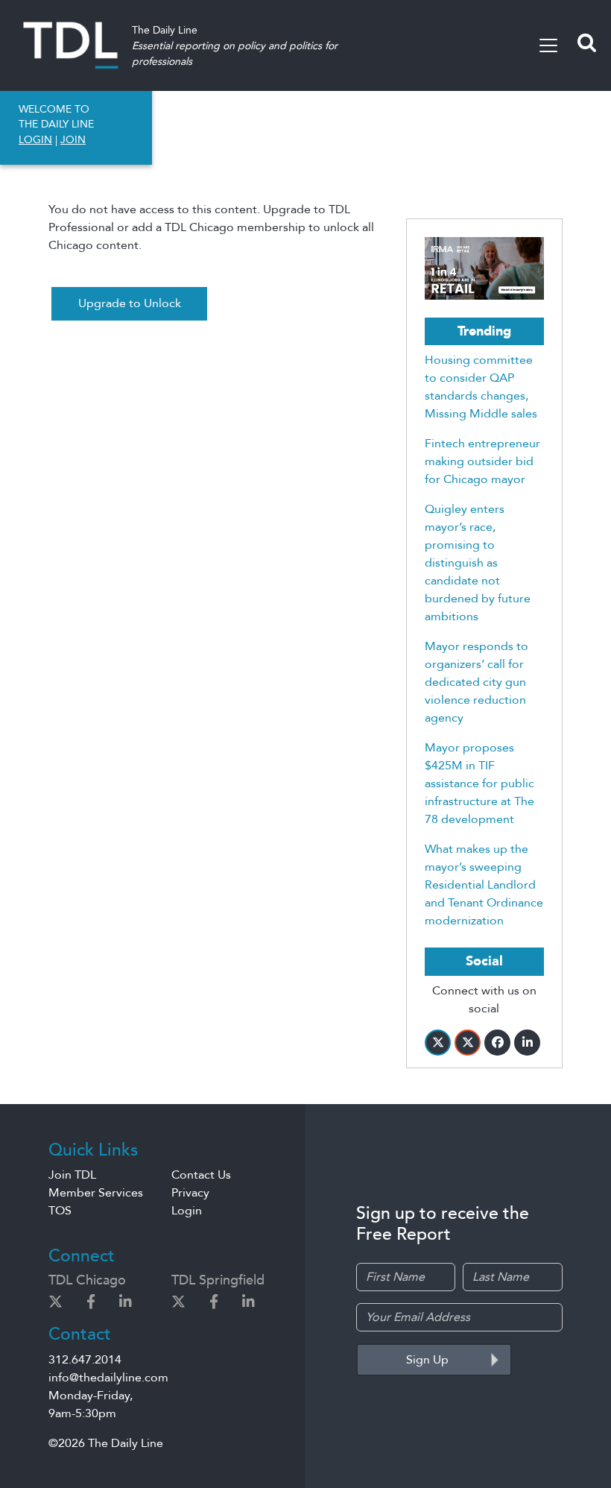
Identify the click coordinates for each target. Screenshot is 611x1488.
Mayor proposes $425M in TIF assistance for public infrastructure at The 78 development (479, 783)
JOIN (73, 140)
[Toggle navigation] (548, 45)
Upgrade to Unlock (129, 303)
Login (186, 1210)
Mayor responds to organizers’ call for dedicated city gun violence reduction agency (476, 682)
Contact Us (201, 1175)
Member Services (95, 1193)
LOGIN (35, 140)
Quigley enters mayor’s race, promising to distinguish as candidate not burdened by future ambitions (478, 563)
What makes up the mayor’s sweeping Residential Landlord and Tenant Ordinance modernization (484, 885)
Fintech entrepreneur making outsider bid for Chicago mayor (482, 461)
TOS (60, 1210)
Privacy (190, 1193)
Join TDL (72, 1175)
